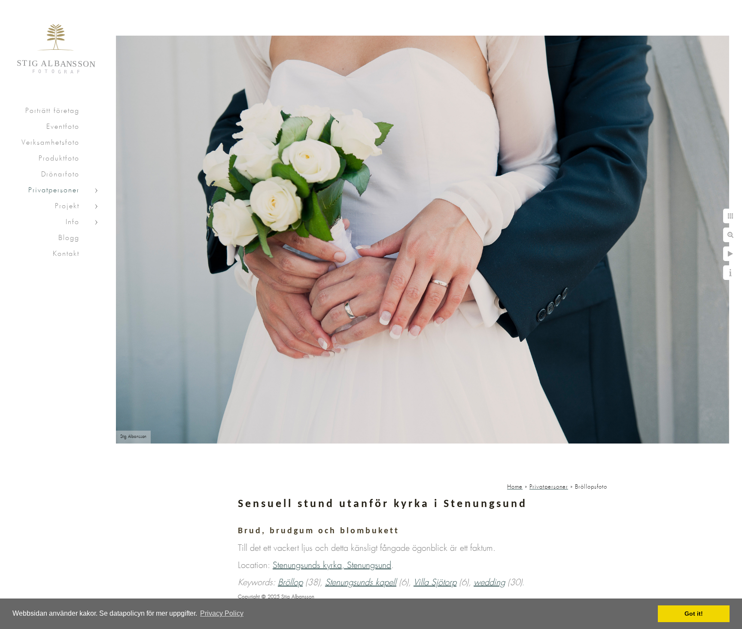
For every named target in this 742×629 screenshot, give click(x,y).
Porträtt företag (52, 111)
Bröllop (290, 582)
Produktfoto (59, 158)
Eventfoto (62, 127)
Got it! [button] (693, 613)
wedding (489, 582)
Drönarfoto (60, 174)
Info (72, 222)
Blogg (68, 238)
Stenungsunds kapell (360, 582)
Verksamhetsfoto (50, 142)
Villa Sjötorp (435, 582)
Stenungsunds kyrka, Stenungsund (332, 565)
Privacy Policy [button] (221, 613)
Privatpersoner (53, 190)
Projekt (67, 206)
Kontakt (66, 254)
